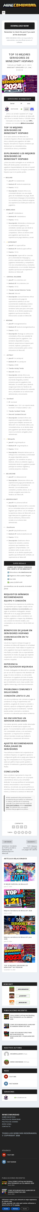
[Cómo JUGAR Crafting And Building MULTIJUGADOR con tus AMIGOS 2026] (6, 1016)
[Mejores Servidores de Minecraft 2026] (19, 898)
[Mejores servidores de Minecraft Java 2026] (19, 925)
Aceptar (6, 1209)
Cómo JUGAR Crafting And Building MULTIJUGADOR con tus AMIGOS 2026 (22, 1017)
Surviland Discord (20, 414)
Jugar (26, 109)
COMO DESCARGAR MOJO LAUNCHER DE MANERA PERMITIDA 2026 (22, 1025)
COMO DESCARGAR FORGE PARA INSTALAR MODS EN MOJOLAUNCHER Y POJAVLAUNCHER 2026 (22, 1035)
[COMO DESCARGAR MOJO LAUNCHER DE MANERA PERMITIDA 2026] (6, 1025)
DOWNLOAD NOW (19, 25)
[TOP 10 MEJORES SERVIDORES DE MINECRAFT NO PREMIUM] (19, 953)
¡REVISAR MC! (23, 1002)
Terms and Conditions (12, 805)
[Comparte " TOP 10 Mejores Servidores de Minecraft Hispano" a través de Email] (26, 827)
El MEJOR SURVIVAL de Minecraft (16, 884)
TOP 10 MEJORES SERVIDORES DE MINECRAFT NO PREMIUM (16, 966)
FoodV (19, 65)
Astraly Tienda (19, 368)
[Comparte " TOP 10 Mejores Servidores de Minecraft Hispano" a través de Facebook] (14, 827)
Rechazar (15, 1209)
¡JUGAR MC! (22, 996)
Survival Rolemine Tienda (22, 290)
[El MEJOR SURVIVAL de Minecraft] (19, 872)
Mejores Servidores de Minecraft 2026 (18, 911)
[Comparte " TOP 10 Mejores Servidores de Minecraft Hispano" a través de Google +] (22, 827)
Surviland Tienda (19, 411)
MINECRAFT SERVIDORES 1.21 (17, 67)
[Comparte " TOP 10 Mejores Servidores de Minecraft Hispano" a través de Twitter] (18, 827)
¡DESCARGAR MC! (23, 989)
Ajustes (25, 1209)
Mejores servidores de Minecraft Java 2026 (18, 938)
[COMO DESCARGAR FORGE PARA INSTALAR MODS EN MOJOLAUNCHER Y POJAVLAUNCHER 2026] (6, 1033)
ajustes (17, 1205)
